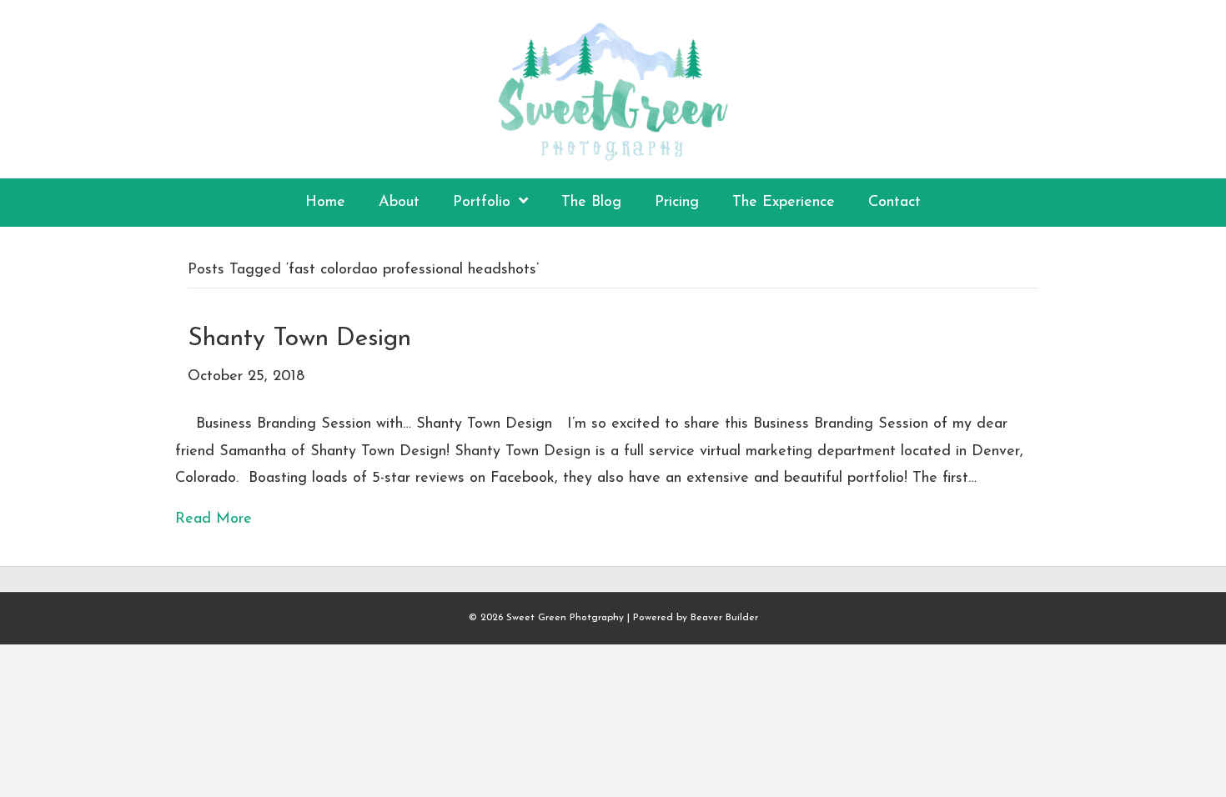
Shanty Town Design (299, 339)
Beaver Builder (724, 618)
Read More (213, 519)
